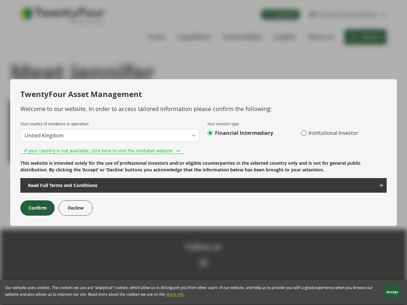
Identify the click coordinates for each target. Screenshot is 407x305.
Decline (76, 208)
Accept (392, 292)
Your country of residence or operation (54, 123)
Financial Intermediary (244, 132)
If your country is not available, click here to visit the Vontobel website (98, 151)
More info (175, 294)
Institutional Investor (333, 132)
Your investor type (223, 123)
